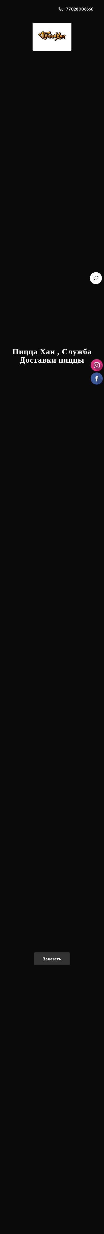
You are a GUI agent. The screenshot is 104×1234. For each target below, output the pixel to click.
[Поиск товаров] (96, 278)
